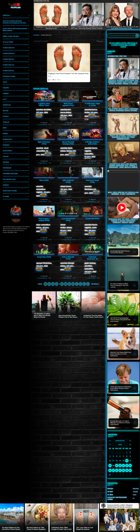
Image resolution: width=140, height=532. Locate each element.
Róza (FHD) (44, 180)
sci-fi (5, 99)
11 (80, 284)
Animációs (7, 105)
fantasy (6, 116)
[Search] (137, 35)
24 (110, 470)
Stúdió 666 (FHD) (92, 219)
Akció (5, 82)
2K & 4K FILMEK (8, 42)
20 (120, 465)
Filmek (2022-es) (8, 70)
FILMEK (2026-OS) (8, 48)
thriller (6, 122)
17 (110, 465)
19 (117, 465)
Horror (6, 93)
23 (130, 465)
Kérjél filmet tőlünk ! (11, 36)
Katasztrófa (7, 151)
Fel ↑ (16, 232)
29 (127, 470)
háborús (6, 145)
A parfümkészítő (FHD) (68, 219)
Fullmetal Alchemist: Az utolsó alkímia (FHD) (92, 260)
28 (123, 470)
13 (88, 284)
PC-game (6, 196)
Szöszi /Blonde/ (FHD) (68, 258)
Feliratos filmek (9, 76)
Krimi (5, 128)
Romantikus (7, 139)
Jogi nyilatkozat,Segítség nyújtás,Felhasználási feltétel (14, 22)
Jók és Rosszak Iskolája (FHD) (68, 143)
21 (123, 465)
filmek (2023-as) (8, 65)
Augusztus (120, 441)
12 (84, 284)
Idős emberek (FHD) (68, 181)
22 (127, 465)
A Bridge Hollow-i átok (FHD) (92, 143)
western (6, 162)
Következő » (95, 284)
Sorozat (6, 185)
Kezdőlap (6, 15)
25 (113, 470)
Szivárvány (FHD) (44, 257)
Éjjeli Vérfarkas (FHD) (44, 143)
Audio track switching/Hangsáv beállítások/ (15, 29)
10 (77, 284)
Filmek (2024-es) (8, 59)
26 (117, 470)
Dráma (5, 133)
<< (110, 441)
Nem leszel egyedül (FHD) (68, 104)
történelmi (7, 168)
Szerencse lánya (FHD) (92, 181)
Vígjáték (6, 88)
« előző (39, 284)
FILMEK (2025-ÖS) (8, 53)
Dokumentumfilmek (10, 173)
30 (130, 470)
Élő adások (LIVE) (9, 179)
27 (120, 470)
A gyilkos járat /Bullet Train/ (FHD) (44, 105)
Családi (6, 156)
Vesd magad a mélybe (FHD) (44, 219)
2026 (120, 444)
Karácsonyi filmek (10, 191)
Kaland (5, 110)
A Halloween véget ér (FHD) (92, 104)
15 (127, 461)
